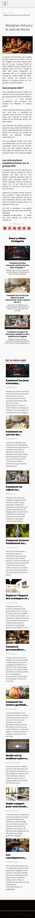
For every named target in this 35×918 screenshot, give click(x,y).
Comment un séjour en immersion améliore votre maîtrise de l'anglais (17, 334)
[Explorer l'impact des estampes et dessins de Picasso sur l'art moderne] (17, 586)
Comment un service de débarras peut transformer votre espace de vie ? (17, 298)
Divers (11, 13)
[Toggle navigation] (5, 3)
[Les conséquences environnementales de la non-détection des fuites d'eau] (17, 845)
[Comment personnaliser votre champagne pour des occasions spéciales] (17, 637)
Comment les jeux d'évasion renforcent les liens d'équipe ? (17, 265)
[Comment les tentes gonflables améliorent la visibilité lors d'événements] (17, 692)
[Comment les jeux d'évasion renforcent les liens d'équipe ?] (17, 253)
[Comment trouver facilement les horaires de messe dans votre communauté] (17, 530)
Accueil (3, 13)
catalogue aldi (12, 99)
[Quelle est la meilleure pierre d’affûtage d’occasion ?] (17, 746)
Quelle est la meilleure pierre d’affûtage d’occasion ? (16, 760)
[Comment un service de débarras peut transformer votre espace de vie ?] (17, 285)
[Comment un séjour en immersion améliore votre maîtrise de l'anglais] (17, 322)
